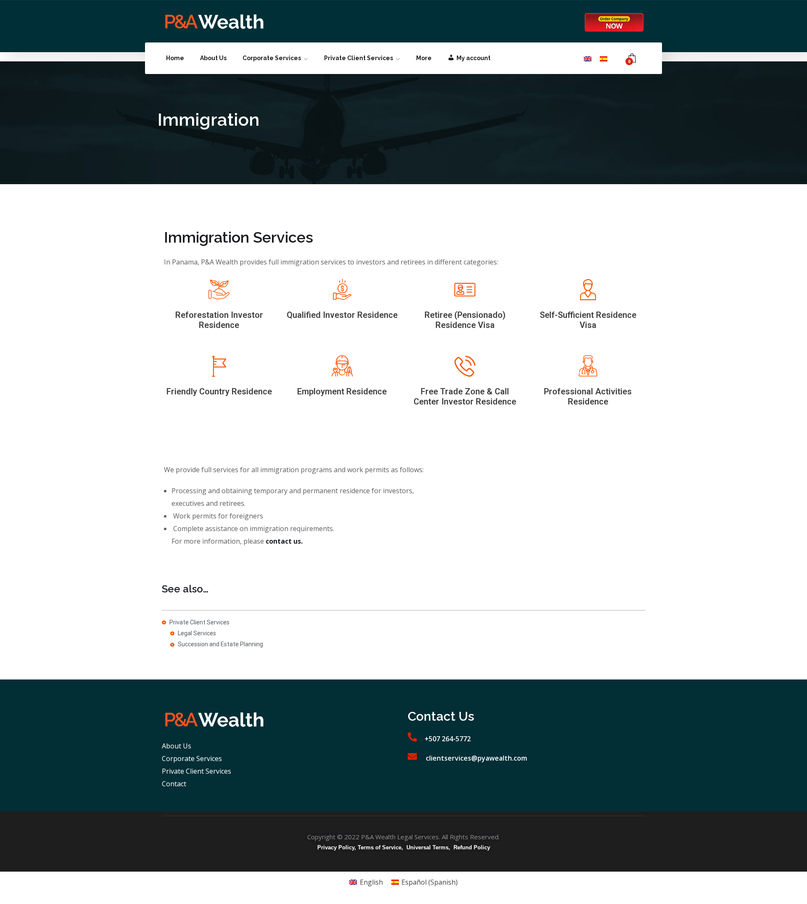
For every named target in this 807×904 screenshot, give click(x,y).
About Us (213, 58)
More (424, 58)
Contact (174, 783)
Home (175, 58)
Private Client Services (358, 58)
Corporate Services (272, 58)
